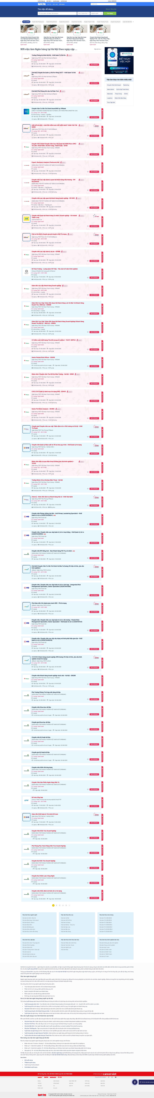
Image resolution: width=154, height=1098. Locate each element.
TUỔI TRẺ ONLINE (41, 1)
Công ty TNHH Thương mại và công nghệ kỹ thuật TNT (46, 799)
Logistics (109, 98)
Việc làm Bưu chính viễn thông (30, 931)
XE (54, 1085)
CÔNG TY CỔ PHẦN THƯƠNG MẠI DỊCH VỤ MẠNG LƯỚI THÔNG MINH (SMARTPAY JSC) (54, 110)
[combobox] (57, 13)
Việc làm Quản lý (26, 952)
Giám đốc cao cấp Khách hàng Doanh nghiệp (46, 285)
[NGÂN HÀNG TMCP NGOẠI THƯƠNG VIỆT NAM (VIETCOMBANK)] (26, 554)
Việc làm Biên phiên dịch (28, 929)
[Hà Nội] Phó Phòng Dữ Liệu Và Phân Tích (45, 91)
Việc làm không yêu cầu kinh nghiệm (108, 943)
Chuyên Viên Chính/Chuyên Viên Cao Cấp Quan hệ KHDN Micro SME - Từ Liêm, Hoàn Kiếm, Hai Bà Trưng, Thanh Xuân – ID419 (54, 144)
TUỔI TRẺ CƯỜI (64, 1)
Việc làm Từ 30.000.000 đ (105, 931)
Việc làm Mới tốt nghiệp (28, 945)
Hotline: (111, 1095)
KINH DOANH (56, 1081)
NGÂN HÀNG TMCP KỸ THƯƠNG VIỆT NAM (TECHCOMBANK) (48, 165)
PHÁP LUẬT (40, 1088)
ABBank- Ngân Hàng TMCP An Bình (41, 570)
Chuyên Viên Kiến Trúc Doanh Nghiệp (44, 831)
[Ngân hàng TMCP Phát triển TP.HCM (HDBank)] (26, 128)
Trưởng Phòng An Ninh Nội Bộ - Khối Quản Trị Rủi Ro (49, 55)
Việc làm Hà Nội (65, 918)
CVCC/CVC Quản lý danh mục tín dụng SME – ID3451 (49, 391)
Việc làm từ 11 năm (104, 956)
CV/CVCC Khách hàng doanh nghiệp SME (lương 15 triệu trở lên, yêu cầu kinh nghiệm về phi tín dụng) (57, 658)
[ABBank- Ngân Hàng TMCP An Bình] (26, 569)
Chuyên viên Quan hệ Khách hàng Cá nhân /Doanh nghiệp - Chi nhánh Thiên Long (54, 216)
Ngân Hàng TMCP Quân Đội (39, 517)
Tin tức (49, 4)
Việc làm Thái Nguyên (30, 1028)
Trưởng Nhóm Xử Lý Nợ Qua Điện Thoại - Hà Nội (47, 480)
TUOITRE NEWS (56, 1)
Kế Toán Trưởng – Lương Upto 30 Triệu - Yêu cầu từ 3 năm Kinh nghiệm (55, 269)
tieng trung (118, 93)
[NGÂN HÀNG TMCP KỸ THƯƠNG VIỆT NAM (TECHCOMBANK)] (26, 165)
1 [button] (53, 905)
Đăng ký (108, 9)
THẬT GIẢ (103, 1085)
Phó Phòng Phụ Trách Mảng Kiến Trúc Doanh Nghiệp (49, 846)
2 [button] (56, 905)
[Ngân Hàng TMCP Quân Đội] (26, 516)
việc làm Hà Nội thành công (59, 1054)
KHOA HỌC (87, 1083)
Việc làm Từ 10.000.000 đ (105, 924)
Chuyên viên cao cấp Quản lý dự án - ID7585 (46, 251)
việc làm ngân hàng (56, 1052)
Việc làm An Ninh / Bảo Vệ (29, 918)
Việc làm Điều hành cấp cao (29, 956)
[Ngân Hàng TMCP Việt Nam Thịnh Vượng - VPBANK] (26, 147)
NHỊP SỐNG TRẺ (72, 1081)
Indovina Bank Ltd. (37, 219)
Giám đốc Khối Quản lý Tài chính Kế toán (45, 814)
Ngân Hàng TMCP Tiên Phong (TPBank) (42, 430)
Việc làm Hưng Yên (29, 1021)
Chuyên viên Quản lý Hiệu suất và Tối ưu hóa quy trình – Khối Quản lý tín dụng (57, 445)
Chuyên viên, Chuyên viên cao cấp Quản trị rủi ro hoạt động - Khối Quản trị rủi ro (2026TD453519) (58, 533)
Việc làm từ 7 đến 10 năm (105, 954)
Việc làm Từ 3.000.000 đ (105, 918)
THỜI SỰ (39, 1083)
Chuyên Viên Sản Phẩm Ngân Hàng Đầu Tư (45, 782)
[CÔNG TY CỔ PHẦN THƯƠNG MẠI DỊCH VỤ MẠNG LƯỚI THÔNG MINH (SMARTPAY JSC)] (26, 112)
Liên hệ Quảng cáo (84, 1095)
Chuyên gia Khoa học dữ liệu (41, 722)
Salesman (110, 93)
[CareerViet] (109, 1074)
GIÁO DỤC (103, 1081)
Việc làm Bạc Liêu (65, 927)
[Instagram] (112, 1077)
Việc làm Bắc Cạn (65, 929)
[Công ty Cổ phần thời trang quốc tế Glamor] (26, 272)
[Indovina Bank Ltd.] (26, 219)
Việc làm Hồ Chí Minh (66, 920)
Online (126, 93)
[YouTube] (115, 1077)
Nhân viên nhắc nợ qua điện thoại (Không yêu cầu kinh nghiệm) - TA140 (53, 462)
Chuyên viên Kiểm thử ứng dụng (42, 767)
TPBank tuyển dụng (29, 1062)
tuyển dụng (30, 1001)
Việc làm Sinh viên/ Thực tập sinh (31, 943)
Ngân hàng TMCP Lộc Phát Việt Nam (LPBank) (44, 58)
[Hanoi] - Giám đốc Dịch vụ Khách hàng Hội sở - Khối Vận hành (52, 497)
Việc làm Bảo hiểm (27, 924)
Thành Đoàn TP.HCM (111, 1094)
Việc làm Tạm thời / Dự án (67, 945)
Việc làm (55, 4)
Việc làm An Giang (65, 922)
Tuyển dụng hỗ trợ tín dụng (32, 1006)
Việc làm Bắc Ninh (29, 1026)
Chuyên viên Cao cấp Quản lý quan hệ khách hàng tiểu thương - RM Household (53, 180)
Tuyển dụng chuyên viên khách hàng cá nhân (36, 1011)
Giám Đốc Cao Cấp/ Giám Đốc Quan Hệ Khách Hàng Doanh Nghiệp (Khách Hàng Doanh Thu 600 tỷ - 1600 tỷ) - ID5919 (58, 322)
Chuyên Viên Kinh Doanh (114, 85)
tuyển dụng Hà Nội (32, 969)
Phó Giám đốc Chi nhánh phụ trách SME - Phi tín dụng (49, 603)
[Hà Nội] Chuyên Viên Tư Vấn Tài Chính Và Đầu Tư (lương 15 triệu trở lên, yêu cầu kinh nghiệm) (58, 567)
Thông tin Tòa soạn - (102, 1094)
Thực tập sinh (111, 102)
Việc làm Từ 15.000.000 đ (105, 927)
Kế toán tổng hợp (37, 797)
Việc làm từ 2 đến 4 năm (105, 949)
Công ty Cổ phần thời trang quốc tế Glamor (43, 271)
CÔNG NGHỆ (56, 1083)
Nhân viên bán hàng (120, 98)
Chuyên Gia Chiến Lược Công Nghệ (43, 876)
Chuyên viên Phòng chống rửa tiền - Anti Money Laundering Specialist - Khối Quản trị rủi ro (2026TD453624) (57, 514)
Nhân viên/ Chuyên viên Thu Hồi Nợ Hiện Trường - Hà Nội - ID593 (53, 374)
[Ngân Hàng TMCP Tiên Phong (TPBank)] (26, 429)
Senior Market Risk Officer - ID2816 (43, 357)
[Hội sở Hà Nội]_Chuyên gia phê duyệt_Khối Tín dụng (49, 234)
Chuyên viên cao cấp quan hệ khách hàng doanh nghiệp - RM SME (53, 198)
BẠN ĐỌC (103, 1083)
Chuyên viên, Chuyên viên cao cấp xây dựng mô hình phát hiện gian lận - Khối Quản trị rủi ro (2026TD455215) (57, 639)
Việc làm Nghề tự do (66, 947)
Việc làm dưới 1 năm (104, 947)
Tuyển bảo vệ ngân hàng (31, 1030)
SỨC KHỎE (87, 1085)
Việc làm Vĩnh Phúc (29, 1023)
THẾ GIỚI (40, 1085)
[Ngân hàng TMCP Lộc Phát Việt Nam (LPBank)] (26, 58)
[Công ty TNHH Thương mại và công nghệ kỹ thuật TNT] (26, 800)
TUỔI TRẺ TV (48, 1)
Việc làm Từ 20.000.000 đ (105, 929)
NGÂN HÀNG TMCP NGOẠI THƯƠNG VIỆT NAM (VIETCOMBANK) (49, 553)
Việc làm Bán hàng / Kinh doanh (30, 920)
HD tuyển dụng (28, 1060)
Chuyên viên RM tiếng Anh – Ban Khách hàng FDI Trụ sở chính (53, 551)
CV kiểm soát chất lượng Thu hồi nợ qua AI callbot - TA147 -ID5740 (54, 340)
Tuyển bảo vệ (28, 1013)
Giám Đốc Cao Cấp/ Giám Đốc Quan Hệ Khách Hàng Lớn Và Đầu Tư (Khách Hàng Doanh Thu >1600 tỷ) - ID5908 (58, 304)
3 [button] (59, 905)
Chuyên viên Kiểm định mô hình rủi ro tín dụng (47, 891)
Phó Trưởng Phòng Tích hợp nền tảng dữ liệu (46, 692)
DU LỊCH (55, 1088)
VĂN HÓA (71, 1083)
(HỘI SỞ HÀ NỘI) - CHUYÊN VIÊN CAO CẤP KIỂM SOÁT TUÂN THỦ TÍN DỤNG (54, 126)
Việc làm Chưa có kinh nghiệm (107, 945)
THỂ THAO (87, 1081)
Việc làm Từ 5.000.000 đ (105, 920)
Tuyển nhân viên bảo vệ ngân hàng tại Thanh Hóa (37, 1035)
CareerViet (30, 971)
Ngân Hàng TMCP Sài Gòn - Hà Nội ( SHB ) (43, 447)
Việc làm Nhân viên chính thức (68, 943)
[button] (88, 65)
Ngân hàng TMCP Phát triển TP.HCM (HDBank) (44, 129)
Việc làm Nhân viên (27, 947)
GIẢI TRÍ (71, 1085)
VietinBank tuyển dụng (30, 1067)
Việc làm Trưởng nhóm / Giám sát (30, 949)
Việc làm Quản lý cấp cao (28, 954)
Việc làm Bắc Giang (66, 931)
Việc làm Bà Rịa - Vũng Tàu (68, 924)
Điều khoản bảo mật (93, 1095)
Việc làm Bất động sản (28, 927)
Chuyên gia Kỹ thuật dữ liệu (41, 752)
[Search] (115, 4)
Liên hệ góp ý (102, 1095)
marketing (126, 85)
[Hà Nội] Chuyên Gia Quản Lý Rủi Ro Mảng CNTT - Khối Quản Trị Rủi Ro (54, 73)
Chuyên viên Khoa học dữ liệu (41, 707)
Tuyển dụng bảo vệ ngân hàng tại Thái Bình (36, 1033)
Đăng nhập (113, 9)
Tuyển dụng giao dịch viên (31, 1004)
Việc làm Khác (64, 949)
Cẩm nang (62, 4)
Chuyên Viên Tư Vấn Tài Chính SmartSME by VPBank (49, 108)
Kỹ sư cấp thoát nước (122, 89)
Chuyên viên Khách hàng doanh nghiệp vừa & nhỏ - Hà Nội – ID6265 (54, 675)
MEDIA (39, 1081)
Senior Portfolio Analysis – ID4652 (43, 409)
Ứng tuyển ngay (94, 64)
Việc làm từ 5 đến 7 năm (105, 952)
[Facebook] (108, 1077)
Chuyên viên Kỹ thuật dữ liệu (41, 737)
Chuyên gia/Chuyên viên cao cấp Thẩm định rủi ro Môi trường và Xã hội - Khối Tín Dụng (57, 427)
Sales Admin (110, 89)
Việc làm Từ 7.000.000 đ (105, 922)
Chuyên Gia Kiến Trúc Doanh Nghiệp (43, 861)
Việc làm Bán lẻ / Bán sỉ (28, 922)
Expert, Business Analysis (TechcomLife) (45, 162)
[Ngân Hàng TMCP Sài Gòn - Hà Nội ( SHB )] (26, 448)
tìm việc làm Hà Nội (61, 971)
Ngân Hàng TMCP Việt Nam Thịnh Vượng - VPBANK (46, 147)
